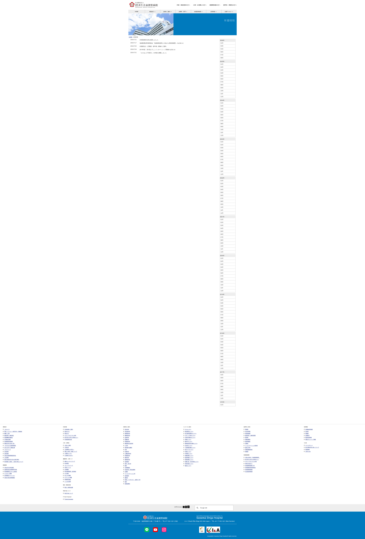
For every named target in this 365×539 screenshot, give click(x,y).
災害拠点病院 (7, 439)
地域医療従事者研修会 (250, 467)
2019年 (222, 294)
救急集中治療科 (128, 447)
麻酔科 (126, 477)
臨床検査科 (247, 441)
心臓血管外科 (128, 453)
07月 (222, 55)
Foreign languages (69, 499)
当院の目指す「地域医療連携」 (252, 457)
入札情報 (6, 457)
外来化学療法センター (190, 437)
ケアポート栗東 (8, 473)
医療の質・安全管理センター (192, 461)
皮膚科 (126, 471)
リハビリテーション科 (130, 473)
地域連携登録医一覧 (250, 465)
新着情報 (307, 449)
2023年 (222, 139)
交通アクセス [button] (228, 11)
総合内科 (127, 429)
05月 (222, 76)
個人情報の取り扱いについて (312, 447)
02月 (222, 67)
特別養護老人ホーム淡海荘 (10, 471)
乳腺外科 (127, 451)
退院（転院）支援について (71, 451)
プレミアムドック (69, 465)
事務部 (246, 451)
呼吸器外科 (127, 455)
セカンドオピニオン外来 (70, 435)
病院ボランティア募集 (310, 439)
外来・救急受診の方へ (183, 5)
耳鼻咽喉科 (127, 467)
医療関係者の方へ (215, 5)
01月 (222, 43)
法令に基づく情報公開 (9, 447)
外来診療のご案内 (69, 429)
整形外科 (127, 457)
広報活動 (6, 453)
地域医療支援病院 (8, 441)
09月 (222, 88)
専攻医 (307, 431)
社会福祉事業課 (248, 471)
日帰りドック (68, 467)
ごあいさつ (7, 429)
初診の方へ (67, 431)
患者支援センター (189, 463)
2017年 (222, 372)
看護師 (307, 433)
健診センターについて (70, 461)
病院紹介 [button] (151, 11)
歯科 (126, 481)
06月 (222, 52)
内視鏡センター (188, 453)
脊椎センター (188, 439)
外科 (126, 449)
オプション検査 (68, 477)
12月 (222, 96)
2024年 (222, 100)
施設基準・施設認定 (9, 435)
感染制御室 (247, 433)
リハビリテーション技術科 (251, 445)
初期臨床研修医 (309, 429)
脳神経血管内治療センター (191, 443)
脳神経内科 (127, 435)
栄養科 (246, 443)
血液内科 (127, 437)
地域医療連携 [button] (197, 11)
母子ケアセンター (189, 449)
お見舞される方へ (69, 455)
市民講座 (6, 451)
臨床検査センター (189, 457)
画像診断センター (189, 455)
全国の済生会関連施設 (9, 477)
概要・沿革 (7, 433)
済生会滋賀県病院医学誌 (10, 455)
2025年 (222, 61)
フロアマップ (7, 449)
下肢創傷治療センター (190, 447)
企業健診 (67, 469)
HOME (136, 11)
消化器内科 (127, 431)
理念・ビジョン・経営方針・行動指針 (13, 431)
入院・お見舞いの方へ (199, 5)
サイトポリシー (309, 445)
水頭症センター (188, 445)
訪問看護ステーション (9, 475)
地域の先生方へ (248, 463)
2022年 (222, 178)
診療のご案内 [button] (166, 11)
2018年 (222, 333)
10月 (222, 90)
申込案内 (67, 463)
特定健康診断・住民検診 (70, 471)
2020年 (222, 255)
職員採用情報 (308, 437)
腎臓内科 (127, 439)
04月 (222, 49)
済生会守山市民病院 (9, 467)
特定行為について (69, 493)
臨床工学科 (247, 447)
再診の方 (67, 433)
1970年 (222, 402)
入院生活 (67, 447)
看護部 (246, 429)
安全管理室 (247, 431)
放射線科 (127, 475)
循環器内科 (127, 433)
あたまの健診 (68, 475)
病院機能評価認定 (8, 437)
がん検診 (67, 473)
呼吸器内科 (127, 441)
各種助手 (307, 435)
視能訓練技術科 (248, 449)
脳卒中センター (188, 441)
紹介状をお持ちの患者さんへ (71, 437)
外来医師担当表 (68, 439)
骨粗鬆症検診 (68, 479)
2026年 (222, 40)
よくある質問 (68, 481)
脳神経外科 (127, 459)
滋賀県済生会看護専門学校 (10, 469)
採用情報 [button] (213, 11)
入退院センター (68, 453)
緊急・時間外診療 (69, 487)
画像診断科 (247, 439)
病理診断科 (127, 483)
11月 (222, 93)
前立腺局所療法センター (190, 433)
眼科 (126, 465)
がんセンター (188, 429)
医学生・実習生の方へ (230, 5)
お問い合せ (308, 451)
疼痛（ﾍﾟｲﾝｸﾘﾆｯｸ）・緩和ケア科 (132, 479)
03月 (222, 46)
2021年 (222, 217)
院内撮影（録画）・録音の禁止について (13, 461)
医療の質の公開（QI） (9, 443)
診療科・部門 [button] (182, 11)
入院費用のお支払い (69, 449)
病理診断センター (189, 459)
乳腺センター (188, 451)
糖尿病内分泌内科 (129, 443)
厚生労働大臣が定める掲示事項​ (11, 459)
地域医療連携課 (248, 469)
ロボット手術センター (190, 435)
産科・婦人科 (128, 463)
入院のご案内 (68, 445)
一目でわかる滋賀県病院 (10, 445)
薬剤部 (246, 437)
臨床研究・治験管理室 (250, 435)
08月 (222, 58)
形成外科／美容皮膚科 (130, 469)
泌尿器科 (127, 461)
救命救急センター (189, 431)
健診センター (188, 465)
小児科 (126, 445)
